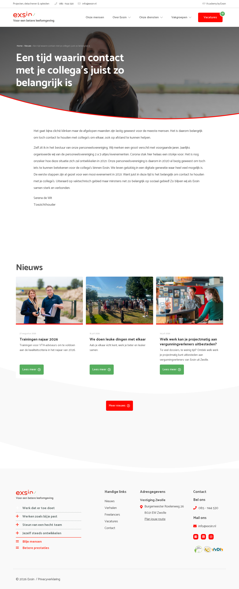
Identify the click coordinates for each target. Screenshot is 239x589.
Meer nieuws (117, 405)
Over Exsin (120, 17)
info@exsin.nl (89, 4)
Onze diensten (149, 17)
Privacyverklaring (49, 579)
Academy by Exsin (216, 4)
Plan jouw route (155, 519)
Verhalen (111, 508)
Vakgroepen (179, 17)
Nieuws (27, 46)
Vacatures (210, 17)
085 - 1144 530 (66, 4)
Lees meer (29, 369)
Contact (110, 528)
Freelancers (112, 514)
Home (20, 46)
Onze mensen (95, 17)
